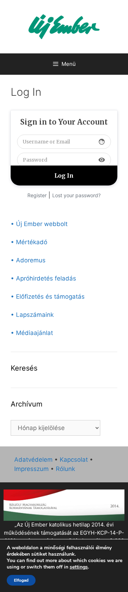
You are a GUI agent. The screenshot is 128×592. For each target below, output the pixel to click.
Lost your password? (76, 195)
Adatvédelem (33, 459)
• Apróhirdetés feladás (43, 278)
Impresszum (31, 468)
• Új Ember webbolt (39, 223)
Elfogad (21, 580)
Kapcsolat (74, 459)
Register (37, 195)
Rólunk (65, 468)
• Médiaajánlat (32, 332)
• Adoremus (28, 260)
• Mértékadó (29, 242)
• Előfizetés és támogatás (48, 296)
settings (79, 567)
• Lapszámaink (32, 314)
